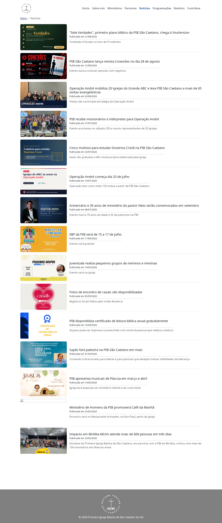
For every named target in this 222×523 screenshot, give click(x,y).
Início (86, 8)
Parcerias (131, 8)
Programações (162, 8)
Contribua (193, 8)
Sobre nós (98, 8)
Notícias (144, 8)
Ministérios (114, 8)
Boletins (179, 8)
